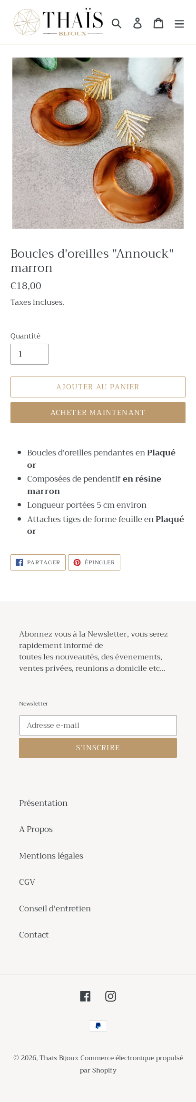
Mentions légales (51, 856)
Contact (34, 935)
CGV (27, 882)
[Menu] (179, 22)
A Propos (36, 829)
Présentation (43, 803)
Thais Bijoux (58, 1057)
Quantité (25, 336)
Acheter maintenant (98, 412)
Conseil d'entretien (55, 909)
